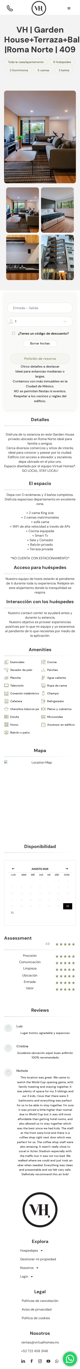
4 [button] (21, 887)
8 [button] (58, 887)
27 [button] (40, 906)
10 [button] (12, 893)
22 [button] (58, 899)
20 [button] (40, 899)
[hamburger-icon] (68, 9)
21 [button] (49, 899)
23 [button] (67, 899)
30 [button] (67, 906)
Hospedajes (29, 1250)
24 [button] (12, 906)
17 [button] (12, 899)
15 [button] (58, 893)
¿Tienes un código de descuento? (43, 333)
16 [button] (67, 893)
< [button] (13, 869)
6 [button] (40, 887)
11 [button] (21, 893)
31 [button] (12, 912)
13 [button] (40, 893)
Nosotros (27, 1268)
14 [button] (49, 893)
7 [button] (49, 887)
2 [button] (68, 880)
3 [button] (12, 887)
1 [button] (58, 880)
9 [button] (68, 887)
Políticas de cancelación (40, 1301)
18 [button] (21, 899)
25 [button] (21, 906)
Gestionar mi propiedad (38, 1259)
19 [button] (30, 899)
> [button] (67, 869)
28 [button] (49, 906)
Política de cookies (36, 1318)
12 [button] (30, 893)
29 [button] (58, 906)
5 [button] (31, 887)
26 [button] (30, 906)
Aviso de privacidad (36, 1309)
